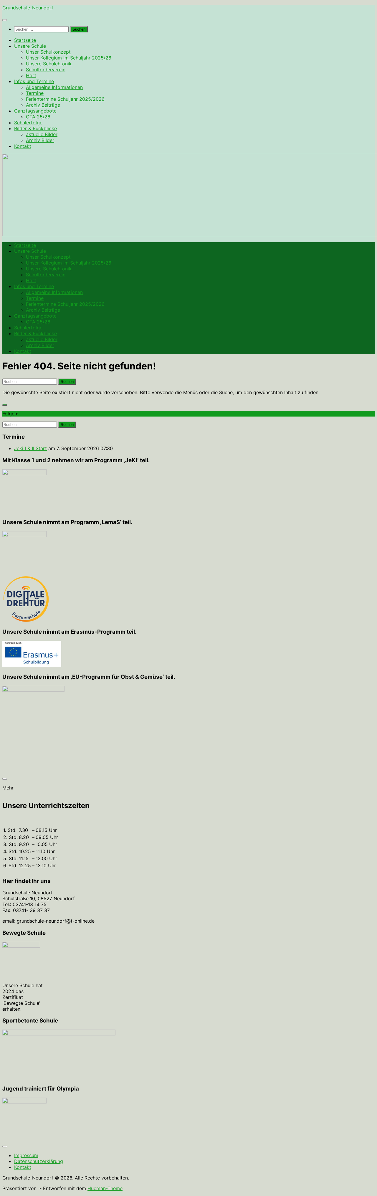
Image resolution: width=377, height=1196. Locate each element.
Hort (31, 75)
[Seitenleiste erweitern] (4, 405)
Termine (35, 93)
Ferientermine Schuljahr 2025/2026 (65, 99)
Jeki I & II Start (30, 448)
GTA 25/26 (38, 117)
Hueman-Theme (105, 1188)
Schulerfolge (28, 122)
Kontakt (22, 146)
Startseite (25, 40)
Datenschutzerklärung (38, 1161)
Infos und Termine (34, 81)
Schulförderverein (45, 69)
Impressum (26, 1155)
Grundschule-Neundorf (27, 8)
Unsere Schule (30, 46)
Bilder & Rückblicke (35, 128)
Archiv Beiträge (43, 105)
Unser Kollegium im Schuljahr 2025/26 (68, 58)
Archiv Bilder (40, 140)
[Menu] (4, 20)
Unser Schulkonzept (48, 52)
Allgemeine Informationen (54, 87)
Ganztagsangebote (35, 111)
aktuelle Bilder (41, 134)
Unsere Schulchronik (49, 64)
